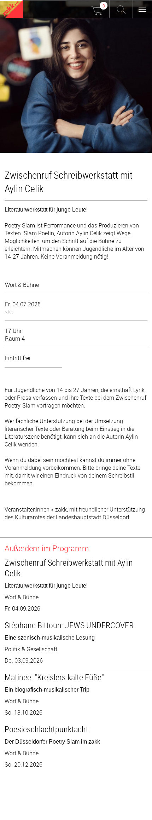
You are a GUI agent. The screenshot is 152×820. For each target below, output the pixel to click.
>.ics (9, 311)
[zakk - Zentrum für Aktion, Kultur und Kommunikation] (12, 9)
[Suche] (121, 9)
